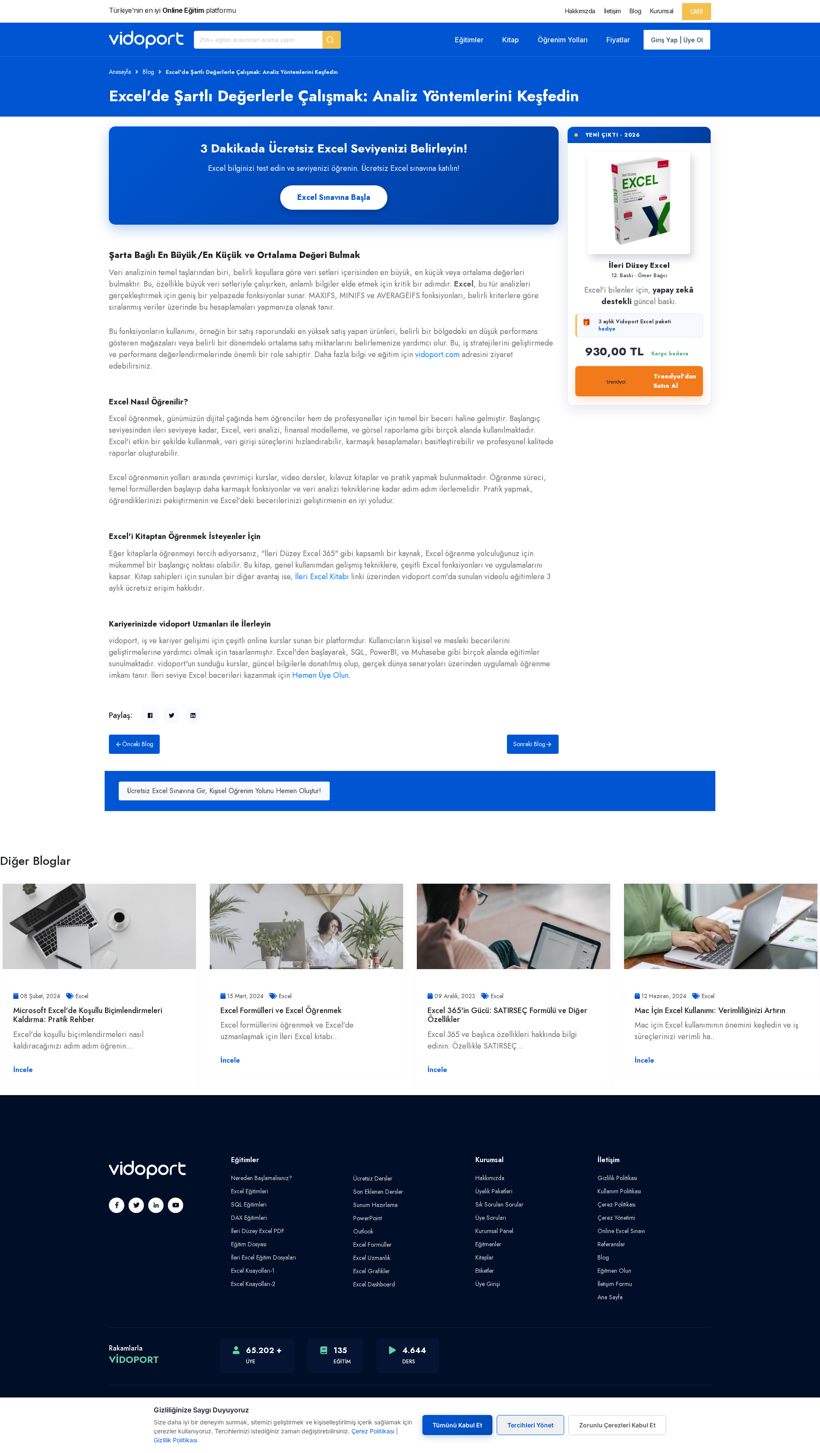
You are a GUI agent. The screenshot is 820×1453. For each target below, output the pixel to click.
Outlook (363, 1231)
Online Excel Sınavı (621, 1231)
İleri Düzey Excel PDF (257, 1231)
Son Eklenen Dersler (378, 1191)
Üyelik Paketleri (493, 1191)
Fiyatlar (618, 39)
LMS (697, 11)
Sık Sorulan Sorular (499, 1204)
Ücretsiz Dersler (372, 1178)
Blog (635, 11)
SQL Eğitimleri (248, 1204)
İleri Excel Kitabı (322, 576)
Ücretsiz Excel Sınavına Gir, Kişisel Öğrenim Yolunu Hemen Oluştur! (224, 791)
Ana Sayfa (610, 1297)
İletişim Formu (614, 1284)
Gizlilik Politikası (617, 1178)
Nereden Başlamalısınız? (261, 1178)
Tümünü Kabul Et (457, 1425)
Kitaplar (484, 1257)
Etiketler (484, 1270)
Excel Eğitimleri (249, 1191)
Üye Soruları (490, 1217)
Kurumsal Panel (494, 1231)
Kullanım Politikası (619, 1191)
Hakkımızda (580, 11)
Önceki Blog (137, 744)
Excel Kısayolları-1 (253, 1270)
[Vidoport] (146, 40)
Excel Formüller (372, 1244)
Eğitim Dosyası (248, 1244)
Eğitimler (469, 39)
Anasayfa (120, 71)
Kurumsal (662, 11)
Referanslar (611, 1244)
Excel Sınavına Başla (333, 197)
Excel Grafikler (371, 1271)
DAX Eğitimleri (249, 1217)
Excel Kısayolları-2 (253, 1284)
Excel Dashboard (374, 1284)
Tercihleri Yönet (530, 1425)
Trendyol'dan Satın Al (674, 381)
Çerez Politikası (616, 1204)
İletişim (612, 11)
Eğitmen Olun (614, 1270)
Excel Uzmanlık (371, 1258)
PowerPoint (367, 1218)
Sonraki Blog (529, 744)
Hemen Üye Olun (320, 675)
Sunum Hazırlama (375, 1205)
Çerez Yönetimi (616, 1217)
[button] (331, 40)
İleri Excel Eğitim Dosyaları (263, 1257)
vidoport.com (437, 354)
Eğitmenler (488, 1244)
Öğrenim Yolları (563, 39)
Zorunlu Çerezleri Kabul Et (617, 1425)
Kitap (510, 39)
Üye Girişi (487, 1284)
